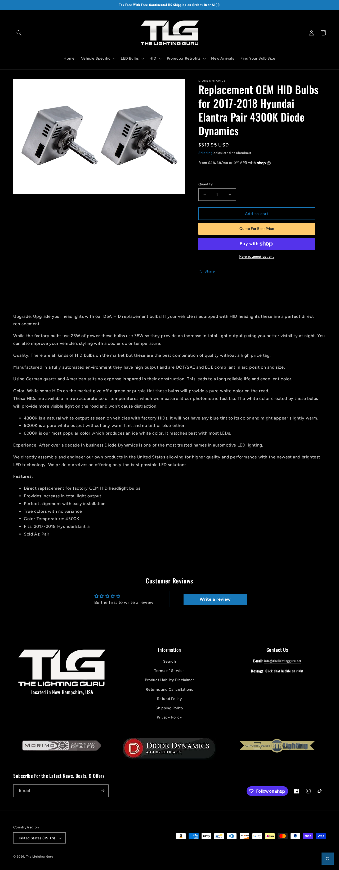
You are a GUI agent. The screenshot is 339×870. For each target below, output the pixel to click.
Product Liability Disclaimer (169, 680)
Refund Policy (169, 699)
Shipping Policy (169, 708)
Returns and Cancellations (169, 689)
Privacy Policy (169, 717)
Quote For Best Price (256, 228)
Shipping (205, 153)
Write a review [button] (215, 599)
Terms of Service (169, 670)
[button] (19, 33)
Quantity (205, 184)
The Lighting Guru (39, 856)
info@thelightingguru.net (282, 660)
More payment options (256, 256)
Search (169, 661)
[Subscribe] (102, 790)
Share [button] (209, 271)
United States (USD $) (37, 838)
